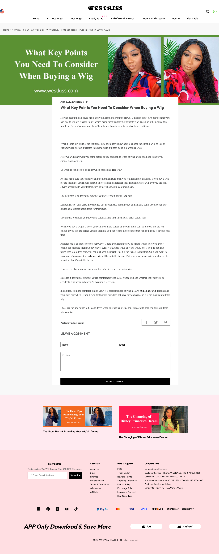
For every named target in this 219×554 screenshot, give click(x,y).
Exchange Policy (125, 488)
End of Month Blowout (122, 18)
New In (176, 18)
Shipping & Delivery (127, 480)
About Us (94, 469)
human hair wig (148, 290)
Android (187, 526)
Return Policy (124, 484)
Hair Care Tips (124, 495)
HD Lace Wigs (55, 18)
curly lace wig (94, 256)
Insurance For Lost (126, 492)
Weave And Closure (154, 18)
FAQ (119, 469)
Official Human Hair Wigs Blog (29, 30)
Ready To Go (96, 18)
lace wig (116, 169)
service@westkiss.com (156, 469)
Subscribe (75, 475)
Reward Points (124, 476)
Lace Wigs (76, 18)
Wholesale (95, 488)
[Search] (208, 11)
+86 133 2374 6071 (194, 480)
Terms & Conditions (99, 484)
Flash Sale (192, 18)
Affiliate (94, 492)
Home (36, 18)
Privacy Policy (97, 480)
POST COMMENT (115, 381)
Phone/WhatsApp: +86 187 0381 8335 (182, 472)
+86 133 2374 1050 (175, 480)
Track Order (123, 472)
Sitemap (94, 476)
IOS (149, 526)
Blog (92, 472)
